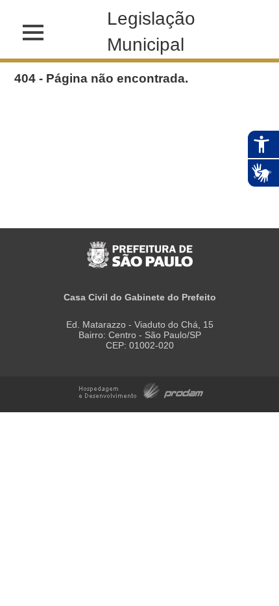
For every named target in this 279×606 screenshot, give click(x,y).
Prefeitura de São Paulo (140, 248)
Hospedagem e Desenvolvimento (141, 390)
